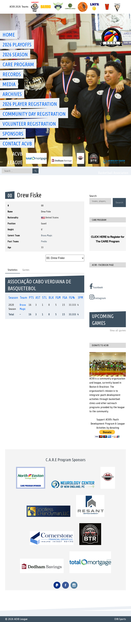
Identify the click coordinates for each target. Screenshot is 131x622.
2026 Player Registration (30, 104)
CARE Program (18, 64)
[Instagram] (74, 585)
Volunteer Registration (29, 124)
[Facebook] (65, 585)
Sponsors (13, 134)
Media (9, 84)
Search (93, 195)
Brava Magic (46, 235)
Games (26, 269)
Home (9, 35)
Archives (12, 94)
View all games (118, 330)
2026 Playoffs (17, 44)
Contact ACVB (17, 143)
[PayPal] (57, 585)
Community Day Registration (34, 114)
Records (12, 74)
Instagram (100, 298)
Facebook (98, 287)
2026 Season (15, 54)
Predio (44, 241)
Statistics (12, 269)
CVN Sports (120, 619)
